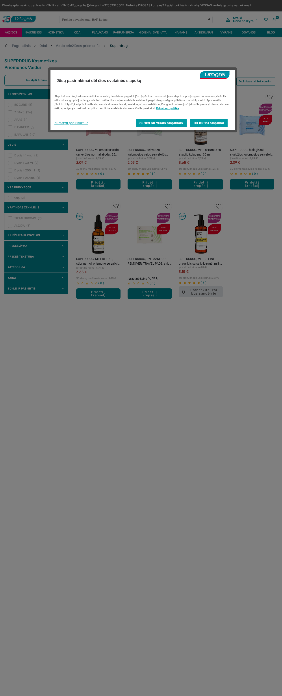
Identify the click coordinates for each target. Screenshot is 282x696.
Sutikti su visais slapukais (161, 123)
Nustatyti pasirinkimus (71, 123)
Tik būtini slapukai (208, 123)
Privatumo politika (167, 108)
